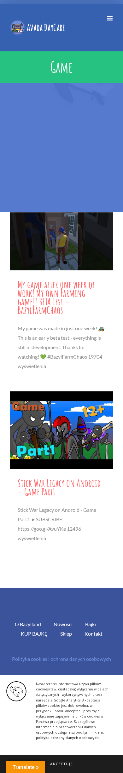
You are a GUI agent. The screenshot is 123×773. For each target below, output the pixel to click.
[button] (61, 764)
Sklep (66, 634)
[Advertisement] (61, 147)
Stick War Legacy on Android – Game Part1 (59, 487)
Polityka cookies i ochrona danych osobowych (61, 659)
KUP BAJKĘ (34, 634)
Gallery (61, 241)
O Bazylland (28, 624)
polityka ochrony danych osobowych (67, 738)
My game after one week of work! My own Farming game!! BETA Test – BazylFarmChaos (56, 297)
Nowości (63, 624)
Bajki (90, 624)
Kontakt (93, 634)
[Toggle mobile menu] (110, 18)
